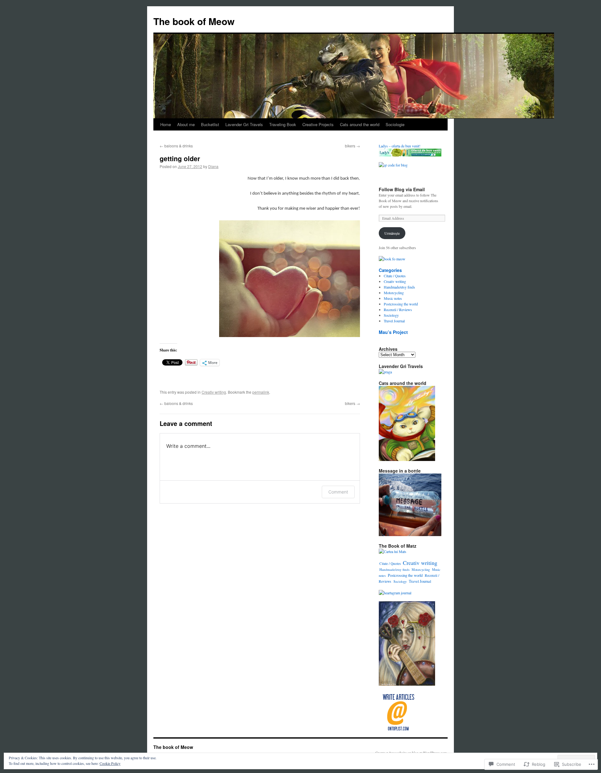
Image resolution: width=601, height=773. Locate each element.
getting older (180, 158)
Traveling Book (282, 124)
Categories (390, 270)
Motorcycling (394, 292)
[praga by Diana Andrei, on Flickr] (385, 371)
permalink (260, 392)
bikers (352, 145)
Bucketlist (210, 124)
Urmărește (392, 233)
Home (165, 124)
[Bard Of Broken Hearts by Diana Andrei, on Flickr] (407, 684)
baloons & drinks (176, 145)
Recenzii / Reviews (398, 309)
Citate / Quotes (395, 275)
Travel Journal (394, 320)
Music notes (393, 298)
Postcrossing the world (401, 303)
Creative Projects (318, 124)
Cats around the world (359, 124)
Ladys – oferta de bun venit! (399, 145)
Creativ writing (214, 392)
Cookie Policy (110, 763)
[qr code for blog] (393, 164)
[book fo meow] (392, 258)
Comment (338, 491)
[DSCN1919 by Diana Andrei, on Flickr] (410, 534)
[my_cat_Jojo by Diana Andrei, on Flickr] (407, 459)
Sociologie (395, 124)
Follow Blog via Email (402, 189)
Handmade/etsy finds (399, 286)
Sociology (391, 315)
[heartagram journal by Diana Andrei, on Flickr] (395, 592)
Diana (213, 166)
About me (186, 124)
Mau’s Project (393, 332)
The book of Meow (193, 21)
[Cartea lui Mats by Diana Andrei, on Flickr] (392, 551)
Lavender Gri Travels (244, 124)
